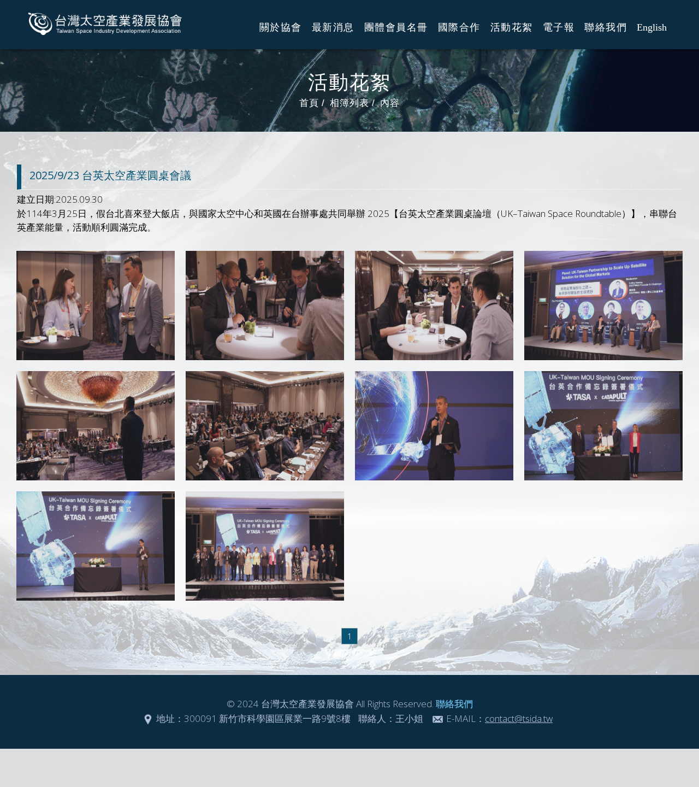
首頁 (309, 103)
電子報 (559, 27)
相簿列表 (349, 103)
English (652, 27)
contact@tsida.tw (519, 718)
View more (95, 305)
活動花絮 (511, 27)
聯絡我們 (605, 27)
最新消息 (333, 27)
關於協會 (280, 27)
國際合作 (459, 27)
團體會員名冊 (396, 27)
